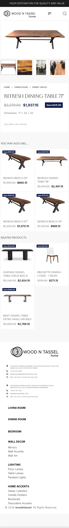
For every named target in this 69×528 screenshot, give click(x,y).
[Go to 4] (57, 67)
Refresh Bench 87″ (15, 221)
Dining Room (21, 87)
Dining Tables (39, 87)
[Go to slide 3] (9, 171)
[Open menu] (49, 13)
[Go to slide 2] (7, 171)
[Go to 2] (24, 67)
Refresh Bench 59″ (15, 178)
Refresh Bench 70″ (49, 221)
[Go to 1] (8, 67)
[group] (17, 161)
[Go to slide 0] (3, 171)
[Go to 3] (41, 67)
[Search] (64, 13)
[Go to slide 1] (5, 171)
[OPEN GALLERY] (34, 39)
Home (7, 87)
